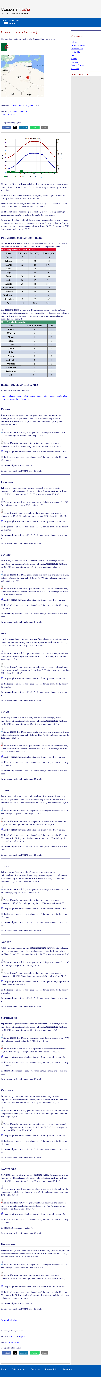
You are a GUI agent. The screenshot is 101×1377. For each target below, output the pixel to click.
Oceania (75, 68)
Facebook (6, 127)
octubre (4, 399)
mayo (32, 395)
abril (26, 395)
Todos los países (12, 1342)
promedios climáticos (17, 111)
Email (44, 127)
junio (39, 395)
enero (4, 395)
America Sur (77, 48)
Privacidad (68, 1369)
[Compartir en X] (15, 127)
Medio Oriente (77, 65)
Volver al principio (9, 1319)
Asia (73, 55)
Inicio (14, 105)
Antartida (75, 51)
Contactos (35, 1369)
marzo (19, 395)
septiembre (62, 395)
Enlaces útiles (51, 1369)
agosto (52, 395)
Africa (21, 105)
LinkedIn (23, 127)
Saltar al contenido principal (12, 1)
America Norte (78, 45)
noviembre (14, 399)
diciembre (25, 399)
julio (46, 395)
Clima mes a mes (8, 114)
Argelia (29, 105)
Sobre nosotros (18, 1369)
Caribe (74, 58)
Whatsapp (35, 127)
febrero (12, 395)
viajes (16, 9)
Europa (74, 61)
